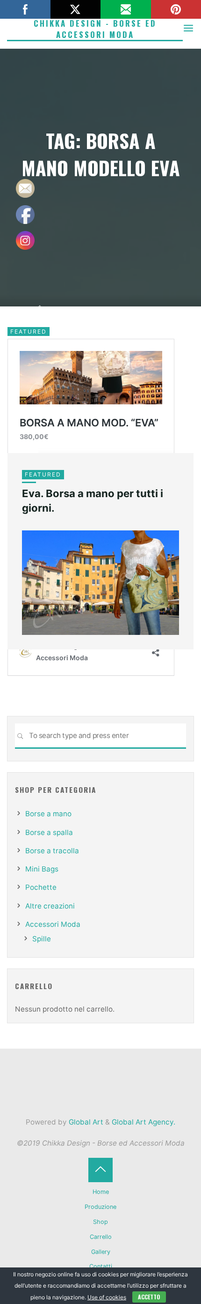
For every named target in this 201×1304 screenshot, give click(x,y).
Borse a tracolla (52, 850)
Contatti (100, 1266)
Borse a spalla (49, 832)
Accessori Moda (52, 924)
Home (101, 1191)
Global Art (85, 1122)
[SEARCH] (20, 736)
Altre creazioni (50, 906)
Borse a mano (48, 813)
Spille (41, 938)
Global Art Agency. (143, 1122)
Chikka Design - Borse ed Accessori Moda (95, 28)
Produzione (100, 1206)
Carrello (101, 1236)
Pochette (41, 887)
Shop (100, 1221)
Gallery (100, 1251)
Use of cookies (106, 1297)
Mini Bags (41, 868)
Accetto (149, 1297)
